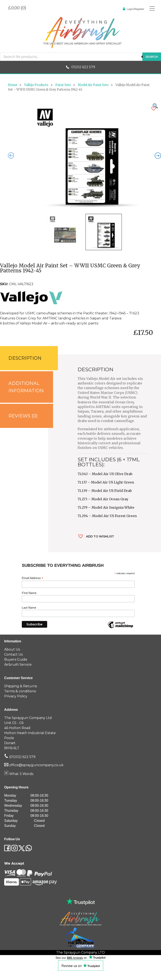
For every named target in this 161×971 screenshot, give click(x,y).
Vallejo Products (36, 85)
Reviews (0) (23, 416)
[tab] (24, 358)
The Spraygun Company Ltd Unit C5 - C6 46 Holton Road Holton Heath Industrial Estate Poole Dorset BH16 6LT (30, 733)
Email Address (32, 578)
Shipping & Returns (20, 686)
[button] (154, 108)
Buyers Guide (15, 659)
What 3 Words (20, 774)
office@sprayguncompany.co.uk (36, 765)
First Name (29, 593)
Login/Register (135, 8)
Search (151, 57)
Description (25, 358)
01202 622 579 (83, 67)
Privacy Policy (15, 696)
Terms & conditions (20, 691)
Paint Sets (63, 85)
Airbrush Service (18, 665)
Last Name (29, 607)
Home (12, 85)
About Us (12, 649)
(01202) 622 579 (21, 757)
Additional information (26, 386)
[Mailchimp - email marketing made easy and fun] (120, 628)
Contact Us (13, 654)
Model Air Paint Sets (93, 85)
